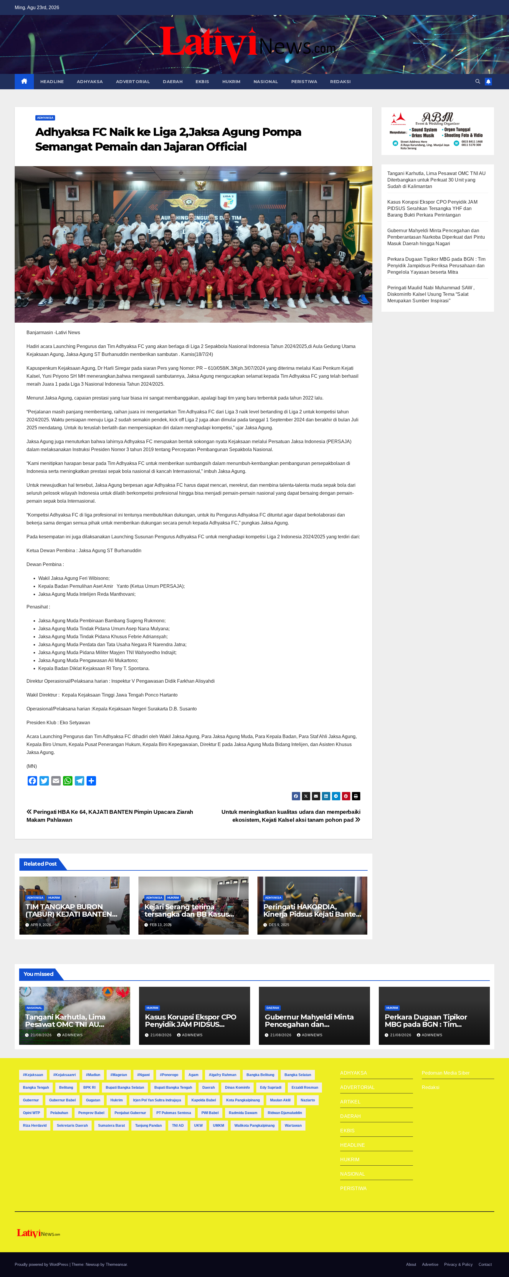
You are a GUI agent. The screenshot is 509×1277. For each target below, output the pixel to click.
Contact (485, 1264)
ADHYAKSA (90, 81)
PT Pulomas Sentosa (173, 1113)
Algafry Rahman (222, 1075)
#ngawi (143, 1075)
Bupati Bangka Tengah (173, 1087)
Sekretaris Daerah (72, 1125)
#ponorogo (169, 1075)
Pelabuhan (59, 1113)
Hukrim (116, 1100)
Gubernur (31, 1100)
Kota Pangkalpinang (243, 1100)
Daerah (208, 1087)
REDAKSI (340, 81)
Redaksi (430, 1087)
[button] (477, 81)
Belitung (66, 1087)
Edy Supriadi (270, 1087)
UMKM (218, 1125)
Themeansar (116, 1264)
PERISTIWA (304, 81)
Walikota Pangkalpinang (254, 1125)
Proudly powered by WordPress (42, 1264)
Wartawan (293, 1125)
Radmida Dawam (243, 1113)
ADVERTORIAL (133, 81)
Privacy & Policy (458, 1264)
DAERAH (173, 81)
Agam (194, 1075)
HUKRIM (231, 81)
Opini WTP (31, 1113)
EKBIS (202, 81)
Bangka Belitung (260, 1075)
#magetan (118, 1075)
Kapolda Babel (203, 1100)
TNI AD (178, 1125)
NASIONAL (266, 81)
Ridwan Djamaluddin (285, 1113)
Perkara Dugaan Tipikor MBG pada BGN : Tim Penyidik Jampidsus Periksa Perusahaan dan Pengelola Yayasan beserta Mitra (436, 266)
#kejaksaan (33, 1075)
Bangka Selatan (298, 1075)
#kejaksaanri (64, 1075)
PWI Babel (210, 1113)
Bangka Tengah (36, 1087)
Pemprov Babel (91, 1113)
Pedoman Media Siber (446, 1072)
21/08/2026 (42, 1035)
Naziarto (308, 1100)
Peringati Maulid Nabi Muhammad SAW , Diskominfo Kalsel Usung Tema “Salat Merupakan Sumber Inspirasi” (431, 294)
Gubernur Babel (62, 1100)
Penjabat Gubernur (130, 1113)
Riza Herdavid (35, 1125)
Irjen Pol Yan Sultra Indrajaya (157, 1100)
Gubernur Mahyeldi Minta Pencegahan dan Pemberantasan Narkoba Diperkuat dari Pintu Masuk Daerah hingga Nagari (436, 237)
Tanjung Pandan (148, 1125)
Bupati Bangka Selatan (125, 1087)
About (411, 1264)
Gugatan (93, 1100)
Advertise (430, 1264)
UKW (198, 1125)
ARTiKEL (350, 1101)
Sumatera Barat (111, 1125)
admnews (72, 1035)
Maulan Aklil (280, 1100)
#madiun (93, 1075)
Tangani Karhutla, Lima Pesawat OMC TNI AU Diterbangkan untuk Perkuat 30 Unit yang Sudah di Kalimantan (436, 180)
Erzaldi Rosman (305, 1087)
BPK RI (89, 1087)
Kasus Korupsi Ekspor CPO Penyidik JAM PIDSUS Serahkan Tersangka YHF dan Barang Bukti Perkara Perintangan (432, 208)
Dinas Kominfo (237, 1087)
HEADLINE (52, 81)
